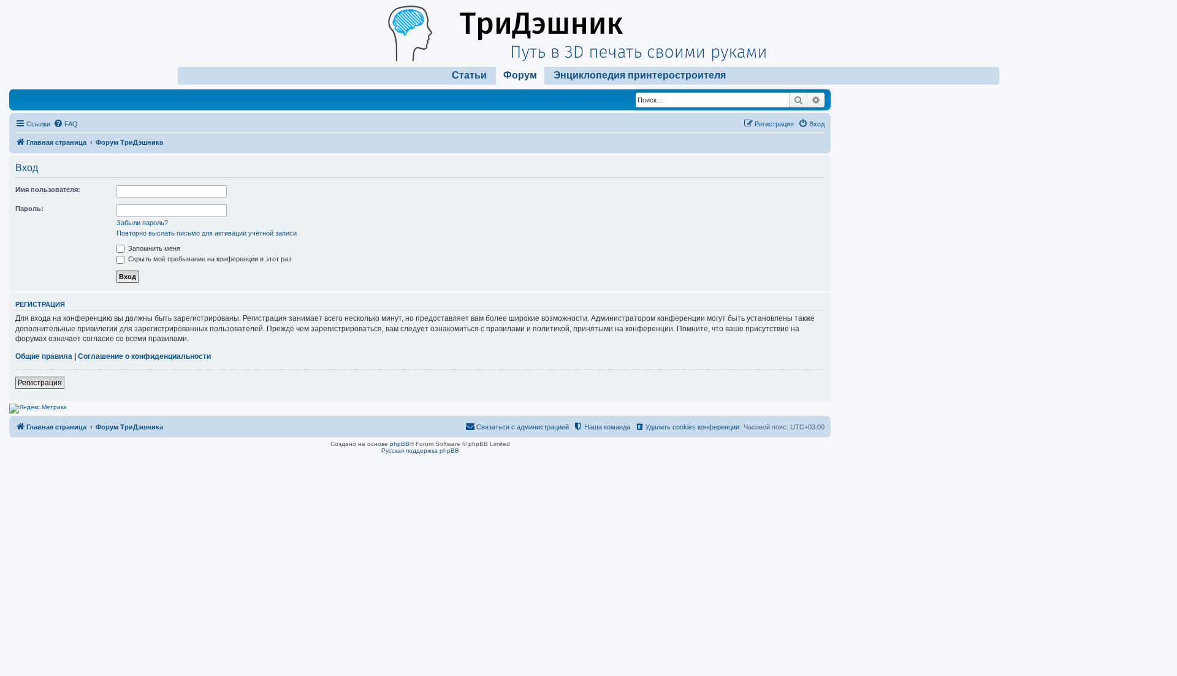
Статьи (469, 75)
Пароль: (29, 208)
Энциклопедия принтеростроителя (640, 75)
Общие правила (43, 356)
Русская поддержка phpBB (420, 450)
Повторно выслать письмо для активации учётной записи (206, 233)
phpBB (399, 443)
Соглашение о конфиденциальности (144, 356)
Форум (520, 75)
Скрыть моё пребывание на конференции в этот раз (208, 259)
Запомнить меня (153, 248)
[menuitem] (65, 124)
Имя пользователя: (47, 189)
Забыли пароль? (142, 222)
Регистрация (40, 382)
